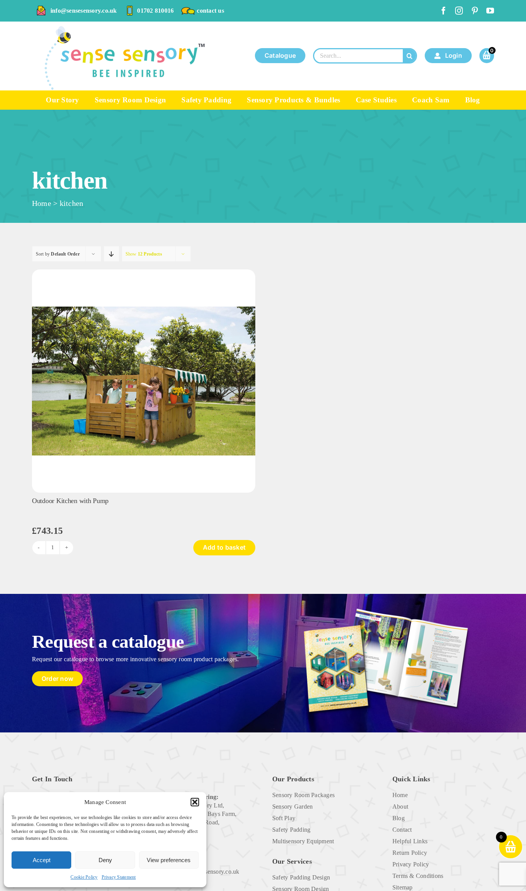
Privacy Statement (119, 877)
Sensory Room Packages (303, 795)
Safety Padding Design (301, 877)
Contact (402, 829)
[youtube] (490, 11)
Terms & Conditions (417, 876)
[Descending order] (111, 253)
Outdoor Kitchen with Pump (70, 501)
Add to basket (224, 547)
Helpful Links (409, 841)
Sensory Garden (292, 806)
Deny (105, 860)
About (400, 806)
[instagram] (459, 11)
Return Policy (409, 852)
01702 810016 (155, 10)
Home (41, 203)
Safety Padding (291, 829)
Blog (398, 818)
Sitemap (402, 887)
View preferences (169, 860)
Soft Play (283, 818)
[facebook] (443, 11)
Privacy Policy (410, 864)
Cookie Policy (83, 877)
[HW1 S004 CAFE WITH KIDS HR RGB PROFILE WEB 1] (143, 272)
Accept (41, 860)
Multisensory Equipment (303, 841)
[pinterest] (475, 11)
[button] (195, 802)
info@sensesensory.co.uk (83, 10)
